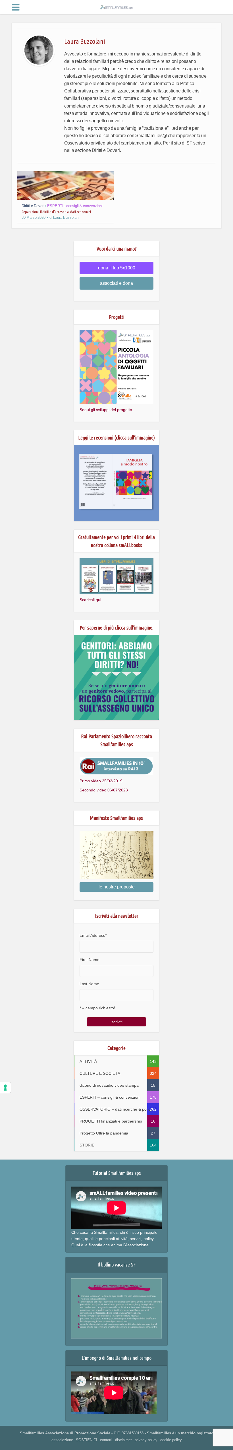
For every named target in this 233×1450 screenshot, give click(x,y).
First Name (89, 959)
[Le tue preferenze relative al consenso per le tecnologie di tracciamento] (5, 1087)
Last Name (89, 983)
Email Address (93, 935)
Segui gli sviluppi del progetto (106, 409)
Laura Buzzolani (66, 217)
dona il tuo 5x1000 (116, 267)
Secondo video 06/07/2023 (104, 790)
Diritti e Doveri (33, 206)
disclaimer (123, 1440)
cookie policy (171, 1440)
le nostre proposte (117, 886)
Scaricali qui (90, 599)
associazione (62, 1440)
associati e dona (116, 283)
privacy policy (146, 1440)
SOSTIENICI (86, 1440)
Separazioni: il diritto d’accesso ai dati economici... (57, 212)
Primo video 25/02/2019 (101, 781)
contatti (106, 1440)
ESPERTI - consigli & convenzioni (75, 206)
